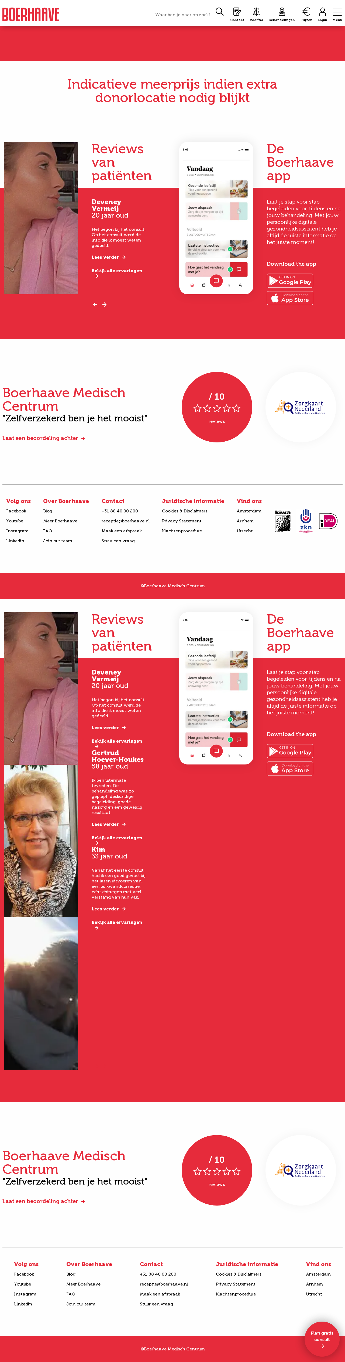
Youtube (14, 520)
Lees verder (105, 257)
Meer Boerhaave (60, 520)
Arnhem (245, 520)
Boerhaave (30, 14)
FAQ (47, 530)
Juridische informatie (193, 501)
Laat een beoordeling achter (40, 438)
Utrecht (245, 530)
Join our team (57, 540)
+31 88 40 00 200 (120, 511)
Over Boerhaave (66, 501)
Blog (47, 511)
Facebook (16, 511)
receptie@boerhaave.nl (126, 520)
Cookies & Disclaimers (185, 511)
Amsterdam (249, 511)
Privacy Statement (182, 520)
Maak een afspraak (122, 530)
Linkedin (15, 540)
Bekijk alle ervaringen (117, 270)
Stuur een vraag (118, 540)
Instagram (17, 530)
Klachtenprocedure (182, 530)
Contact (113, 501)
